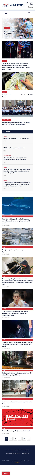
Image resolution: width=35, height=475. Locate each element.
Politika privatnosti (13, 453)
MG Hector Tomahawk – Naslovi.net (14, 148)
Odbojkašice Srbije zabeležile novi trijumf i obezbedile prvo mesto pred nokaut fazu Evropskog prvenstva (15, 313)
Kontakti (25, 453)
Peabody (17, 462)
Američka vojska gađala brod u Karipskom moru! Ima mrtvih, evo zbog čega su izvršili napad (16, 221)
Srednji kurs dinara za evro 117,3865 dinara (16, 138)
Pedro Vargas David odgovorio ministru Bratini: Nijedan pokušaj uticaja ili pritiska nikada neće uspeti (17, 344)
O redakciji (9, 450)
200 (24, 439)
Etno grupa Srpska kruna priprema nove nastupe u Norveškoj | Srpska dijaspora (15, 158)
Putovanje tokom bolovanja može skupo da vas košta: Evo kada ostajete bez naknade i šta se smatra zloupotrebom (17, 171)
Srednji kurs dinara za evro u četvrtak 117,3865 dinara (17, 96)
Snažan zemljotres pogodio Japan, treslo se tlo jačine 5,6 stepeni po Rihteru (16, 374)
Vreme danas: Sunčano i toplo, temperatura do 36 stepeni (17, 403)
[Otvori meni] (6, 13)
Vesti (4, 61)
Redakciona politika (22, 450)
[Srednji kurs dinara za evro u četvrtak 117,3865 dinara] (17, 81)
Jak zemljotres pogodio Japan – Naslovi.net (16, 431)
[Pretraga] (29, 13)
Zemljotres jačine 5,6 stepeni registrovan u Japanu (15, 251)
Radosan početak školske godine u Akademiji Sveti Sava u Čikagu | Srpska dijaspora (16, 123)
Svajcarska (6, 119)
